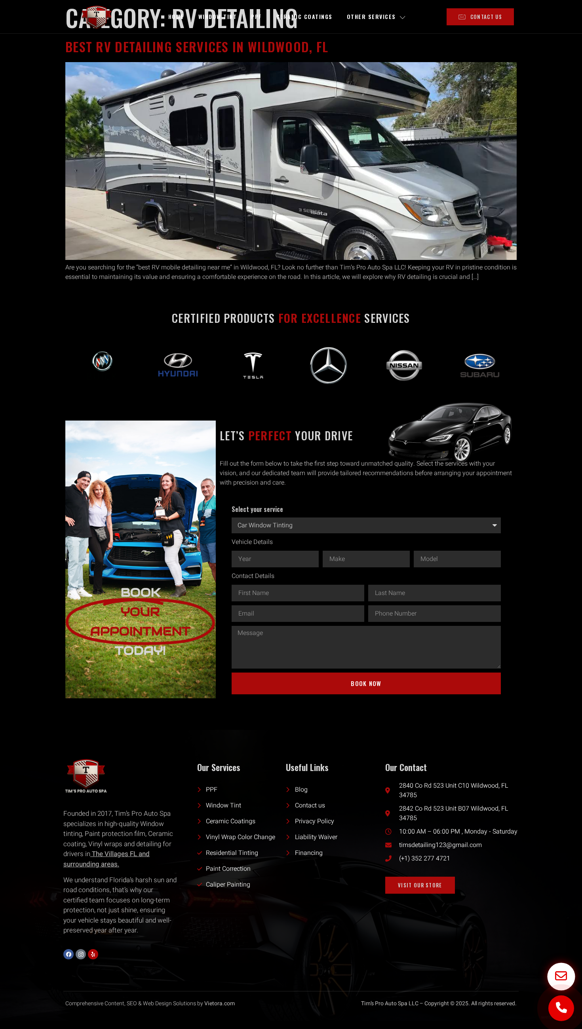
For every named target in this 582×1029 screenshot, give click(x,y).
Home (176, 16)
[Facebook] (68, 954)
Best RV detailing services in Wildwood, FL (197, 46)
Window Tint (217, 16)
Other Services (371, 16)
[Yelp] (93, 954)
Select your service (257, 509)
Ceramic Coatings (304, 16)
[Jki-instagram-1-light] (81, 954)
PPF (256, 16)
